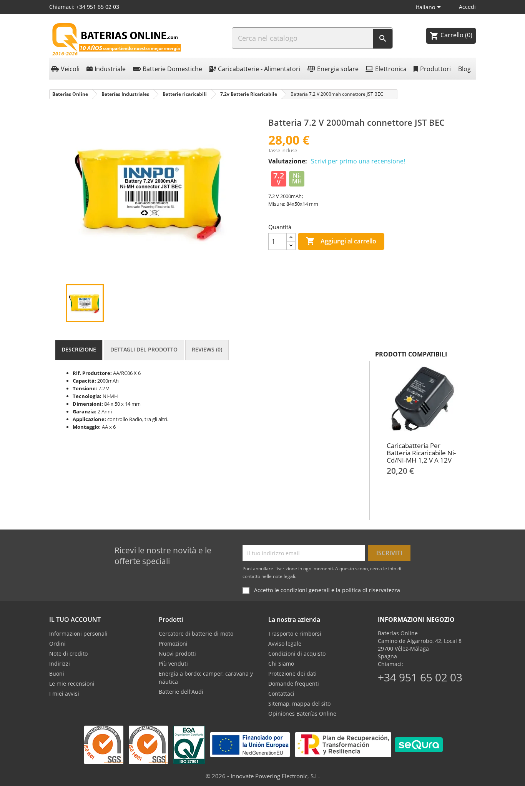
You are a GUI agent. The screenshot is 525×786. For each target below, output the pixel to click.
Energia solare (338, 69)
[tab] (79, 350)
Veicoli (70, 69)
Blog (464, 69)
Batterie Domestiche (172, 69)
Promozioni (173, 643)
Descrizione (78, 349)
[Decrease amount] (291, 245)
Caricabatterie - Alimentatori (259, 69)
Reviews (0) (207, 349)
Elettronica (391, 69)
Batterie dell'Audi (181, 691)
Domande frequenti (293, 683)
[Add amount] (291, 237)
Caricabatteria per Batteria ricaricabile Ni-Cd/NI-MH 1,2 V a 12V (421, 452)
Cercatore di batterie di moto (196, 633)
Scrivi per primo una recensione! (358, 161)
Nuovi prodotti (177, 653)
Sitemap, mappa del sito (299, 703)
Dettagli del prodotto (144, 349)
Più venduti (173, 663)
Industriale (110, 69)
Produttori (435, 69)
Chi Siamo (281, 663)
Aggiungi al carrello (341, 241)
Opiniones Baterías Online (302, 713)
